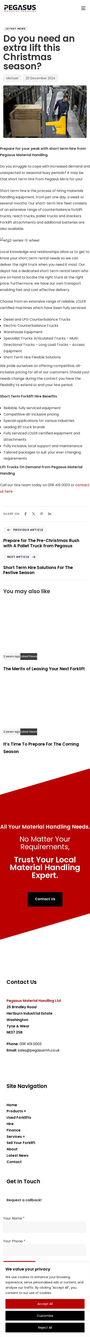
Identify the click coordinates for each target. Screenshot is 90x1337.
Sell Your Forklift (21, 1142)
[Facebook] (25, 513)
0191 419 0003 (30, 1043)
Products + (16, 1111)
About (12, 1149)
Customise (45, 1316)
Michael (12, 78)
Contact (14, 1161)
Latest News (16, 28)
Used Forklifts (19, 1117)
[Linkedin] (49, 513)
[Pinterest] (41, 513)
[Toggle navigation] (72, 8)
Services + (16, 1136)
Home (12, 1105)
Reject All (45, 1327)
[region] (45, 1299)
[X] (33, 513)
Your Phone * (14, 1241)
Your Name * (14, 1218)
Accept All (45, 1304)
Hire (10, 1123)
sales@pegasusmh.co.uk (39, 1050)
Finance (14, 1130)
